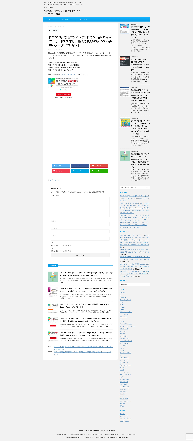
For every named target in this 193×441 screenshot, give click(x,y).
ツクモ (122, 348)
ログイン (122, 414)
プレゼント (123, 367)
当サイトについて (67, 19)
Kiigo (121, 302)
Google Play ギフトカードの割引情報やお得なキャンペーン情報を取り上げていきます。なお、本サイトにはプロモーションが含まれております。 (96, 434)
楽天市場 (122, 403)
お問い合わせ (83, 19)
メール (54, 228)
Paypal (122, 307)
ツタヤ (122, 350)
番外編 (122, 406)
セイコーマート (124, 338)
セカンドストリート (126, 341)
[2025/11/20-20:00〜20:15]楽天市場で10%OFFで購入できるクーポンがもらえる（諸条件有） (140, 65)
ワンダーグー (124, 396)
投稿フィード (124, 416)
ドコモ (122, 355)
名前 (53, 221)
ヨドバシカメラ (124, 389)
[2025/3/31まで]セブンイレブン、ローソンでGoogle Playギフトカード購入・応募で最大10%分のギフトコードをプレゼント (134, 225)
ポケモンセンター (125, 374)
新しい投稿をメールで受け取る (61, 251)
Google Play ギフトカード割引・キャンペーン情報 (96, 430)
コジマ (122, 321)
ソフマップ (123, 345)
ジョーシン (123, 331)
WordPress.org (124, 421)
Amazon (122, 292)
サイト (53, 235)
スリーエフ (123, 333)
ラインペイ (123, 391)
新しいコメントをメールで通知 (61, 245)
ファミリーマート (125, 365)
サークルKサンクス (126, 324)
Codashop (123, 297)
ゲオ (121, 319)
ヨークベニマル (124, 386)
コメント (55, 195)
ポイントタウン (124, 372)
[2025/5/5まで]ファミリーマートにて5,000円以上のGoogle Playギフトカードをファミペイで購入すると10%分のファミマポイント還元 (134, 217)
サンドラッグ (124, 329)
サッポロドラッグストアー (128, 326)
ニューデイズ (124, 360)
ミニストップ (124, 382)
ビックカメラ (124, 362)
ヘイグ (122, 370)
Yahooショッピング (126, 312)
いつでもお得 (124, 314)
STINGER (124, 437)
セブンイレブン (54, 180)
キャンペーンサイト (68, 74)
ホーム (51, 19)
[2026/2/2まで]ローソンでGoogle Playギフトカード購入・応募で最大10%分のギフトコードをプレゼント (140, 32)
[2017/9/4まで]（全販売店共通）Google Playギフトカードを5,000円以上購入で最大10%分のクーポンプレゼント (134, 266)
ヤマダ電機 (123, 384)
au (120, 295)
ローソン (122, 394)
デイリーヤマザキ (125, 353)
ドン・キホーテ (124, 358)
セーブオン (123, 336)
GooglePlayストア (125, 300)
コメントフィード (125, 418)
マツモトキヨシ (124, 379)
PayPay (122, 309)
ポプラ (122, 377)
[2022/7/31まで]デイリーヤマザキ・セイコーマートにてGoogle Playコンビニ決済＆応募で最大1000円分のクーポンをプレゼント (134, 237)
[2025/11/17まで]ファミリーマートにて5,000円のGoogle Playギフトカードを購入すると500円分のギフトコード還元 (140, 95)
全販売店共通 (124, 399)
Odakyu (122, 304)
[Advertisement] (65, 117)
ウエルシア (123, 316)
